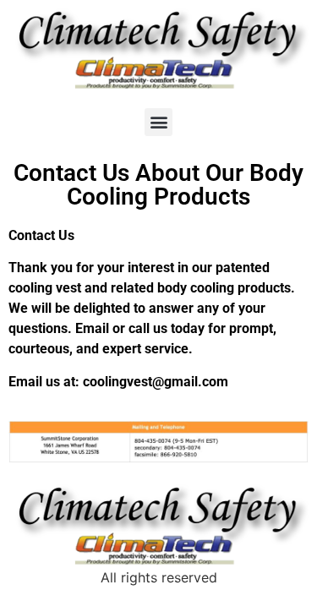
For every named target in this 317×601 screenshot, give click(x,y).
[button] (158, 122)
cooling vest (44, 288)
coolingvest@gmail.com (155, 382)
